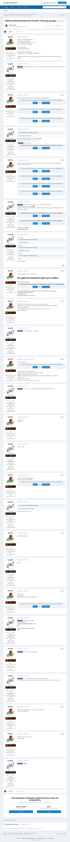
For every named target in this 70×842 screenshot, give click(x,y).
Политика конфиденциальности (28, 838)
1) (17, 210)
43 (11, 51)
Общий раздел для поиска (21, 26)
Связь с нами (26, 7)
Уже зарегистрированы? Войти (48, 2)
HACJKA (14, 25)
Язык (18, 838)
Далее (10, 31)
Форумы (6, 10)
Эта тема (60, 7)
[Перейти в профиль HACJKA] (6, 25)
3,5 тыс (9, 78)
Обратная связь (41, 838)
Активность (12, 7)
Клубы (18, 10)
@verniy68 (20, 651)
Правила (24, 10)
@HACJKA (20, 66)
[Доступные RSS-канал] (65, 834)
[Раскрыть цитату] (19, 132)
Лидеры (19, 7)
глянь (25, 763)
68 (13, 78)
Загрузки (12, 10)
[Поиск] (65, 7)
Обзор (6, 7)
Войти (35, 102)
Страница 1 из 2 (19, 31)
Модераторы (31, 10)
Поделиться (50, 25)
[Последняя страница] (14, 32)
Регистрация (62, 2)
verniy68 (10, 64)
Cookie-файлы (50, 838)
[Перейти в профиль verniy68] (11, 69)
